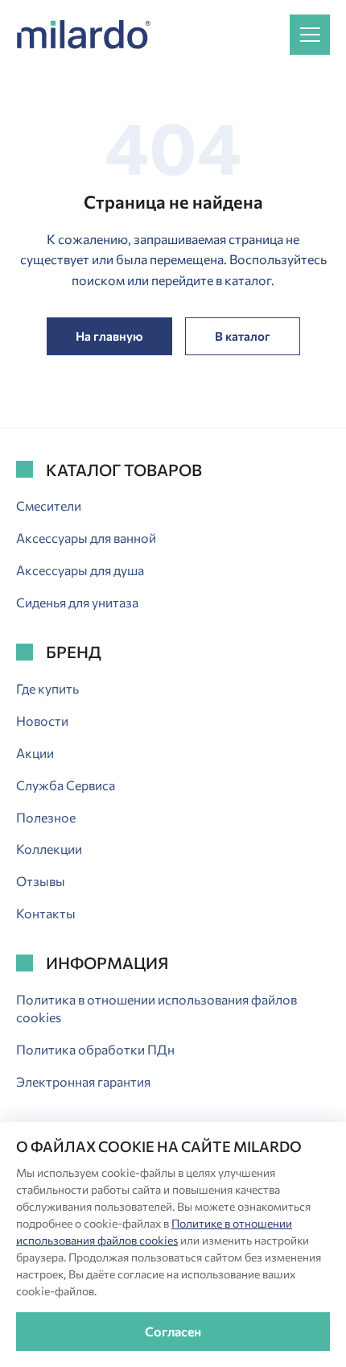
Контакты (46, 913)
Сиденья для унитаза (77, 602)
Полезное (46, 817)
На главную (109, 336)
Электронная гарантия (83, 1081)
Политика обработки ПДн (95, 1049)
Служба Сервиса (65, 785)
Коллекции (49, 848)
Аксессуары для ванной (86, 537)
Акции (35, 752)
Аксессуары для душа (80, 570)
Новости (42, 720)
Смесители (48, 505)
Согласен (173, 1331)
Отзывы (40, 881)
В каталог (242, 336)
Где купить (47, 688)
